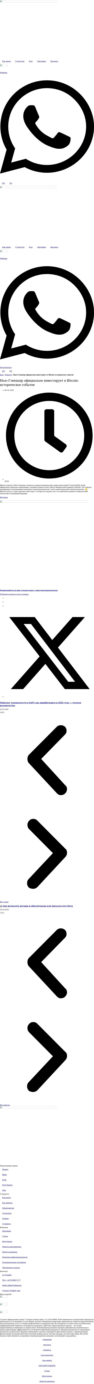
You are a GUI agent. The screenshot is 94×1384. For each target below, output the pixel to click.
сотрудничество (47, 1355)
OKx (4, 1190)
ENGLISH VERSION (47, 1366)
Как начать (6, 61)
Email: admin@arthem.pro (11, 1285)
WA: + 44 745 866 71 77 (11, 1280)
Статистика (6, 1213)
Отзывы (5, 1218)
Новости (8, 375)
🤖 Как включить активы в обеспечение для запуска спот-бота (36, 906)
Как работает (7, 1203)
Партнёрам (41, 61)
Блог (31, 61)
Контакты (54, 61)
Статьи (5, 1236)
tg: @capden (6, 1275)
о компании (47, 1339)
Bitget (4, 1175)
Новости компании (9, 1252)
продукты (47, 1345)
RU (3, 183)
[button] (47, 760)
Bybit (4, 1180)
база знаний (47, 1360)
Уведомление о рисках (11, 1268)
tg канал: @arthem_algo (11, 1291)
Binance (5, 1169)
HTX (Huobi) (7, 1185)
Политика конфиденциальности (14, 1257)
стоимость (47, 1350)
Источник (4, 497)
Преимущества (8, 1208)
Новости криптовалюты (11, 1247)
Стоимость (6, 1224)
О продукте (19, 61)
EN (11, 183)
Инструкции (7, 1241)
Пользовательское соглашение (14, 1262)
